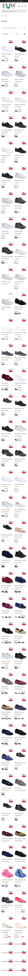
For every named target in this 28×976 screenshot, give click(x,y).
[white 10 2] (16, 186)
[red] (22, 910)
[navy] (2, 565)
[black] (2, 59)
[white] (6, 59)
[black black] (16, 414)
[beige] (16, 515)
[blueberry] (19, 312)
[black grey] (16, 236)
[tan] (19, 692)
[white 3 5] (16, 287)
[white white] (19, 236)
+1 (12, 616)
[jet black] (2, 186)
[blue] (2, 591)
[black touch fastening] (2, 110)
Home (2, 15)
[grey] (2, 388)
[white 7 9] (2, 211)
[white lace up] (16, 262)
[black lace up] (16, 338)
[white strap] (16, 490)
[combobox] (14, 11)
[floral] (19, 910)
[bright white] (2, 160)
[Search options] (25, 27)
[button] (22, 6)
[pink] (6, 885)
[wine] (6, 388)
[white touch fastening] (6, 110)
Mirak (6, 15)
